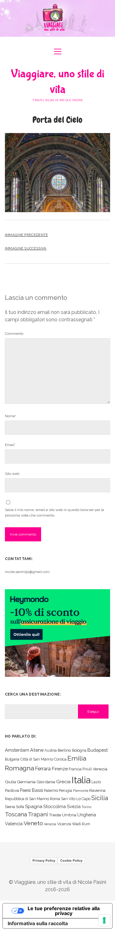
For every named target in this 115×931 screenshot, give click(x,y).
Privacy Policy (44, 860)
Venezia (50, 824)
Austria (50, 750)
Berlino (64, 750)
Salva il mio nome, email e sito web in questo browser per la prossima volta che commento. (54, 512)
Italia (80, 780)
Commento (14, 333)
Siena (10, 806)
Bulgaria (12, 759)
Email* (10, 445)
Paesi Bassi (31, 790)
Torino (86, 807)
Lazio (96, 782)
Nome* (10, 416)
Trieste (55, 814)
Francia (75, 769)
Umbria (69, 814)
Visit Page (57, 18)
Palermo (51, 790)
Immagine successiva (26, 248)
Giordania (45, 781)
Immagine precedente (26, 235)
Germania (26, 781)
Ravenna (97, 790)
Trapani (38, 814)
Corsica (60, 759)
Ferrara (43, 769)
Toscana (16, 814)
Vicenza (64, 824)
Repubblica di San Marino (27, 798)
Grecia (63, 781)
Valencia (14, 823)
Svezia (74, 806)
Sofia (20, 806)
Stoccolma (54, 806)
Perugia (65, 790)
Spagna (33, 806)
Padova (12, 790)
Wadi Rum (81, 824)
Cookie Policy (71, 860)
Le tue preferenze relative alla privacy (64, 910)
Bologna (79, 750)
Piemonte (80, 790)
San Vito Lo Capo (75, 798)
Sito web (12, 473)
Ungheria (86, 814)
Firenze (60, 769)
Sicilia (99, 798)
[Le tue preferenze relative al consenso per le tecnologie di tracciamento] (104, 920)
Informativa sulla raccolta (38, 923)
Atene (37, 750)
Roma (55, 798)
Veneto (33, 823)
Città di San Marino (36, 759)
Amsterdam (17, 750)
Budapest (97, 750)
